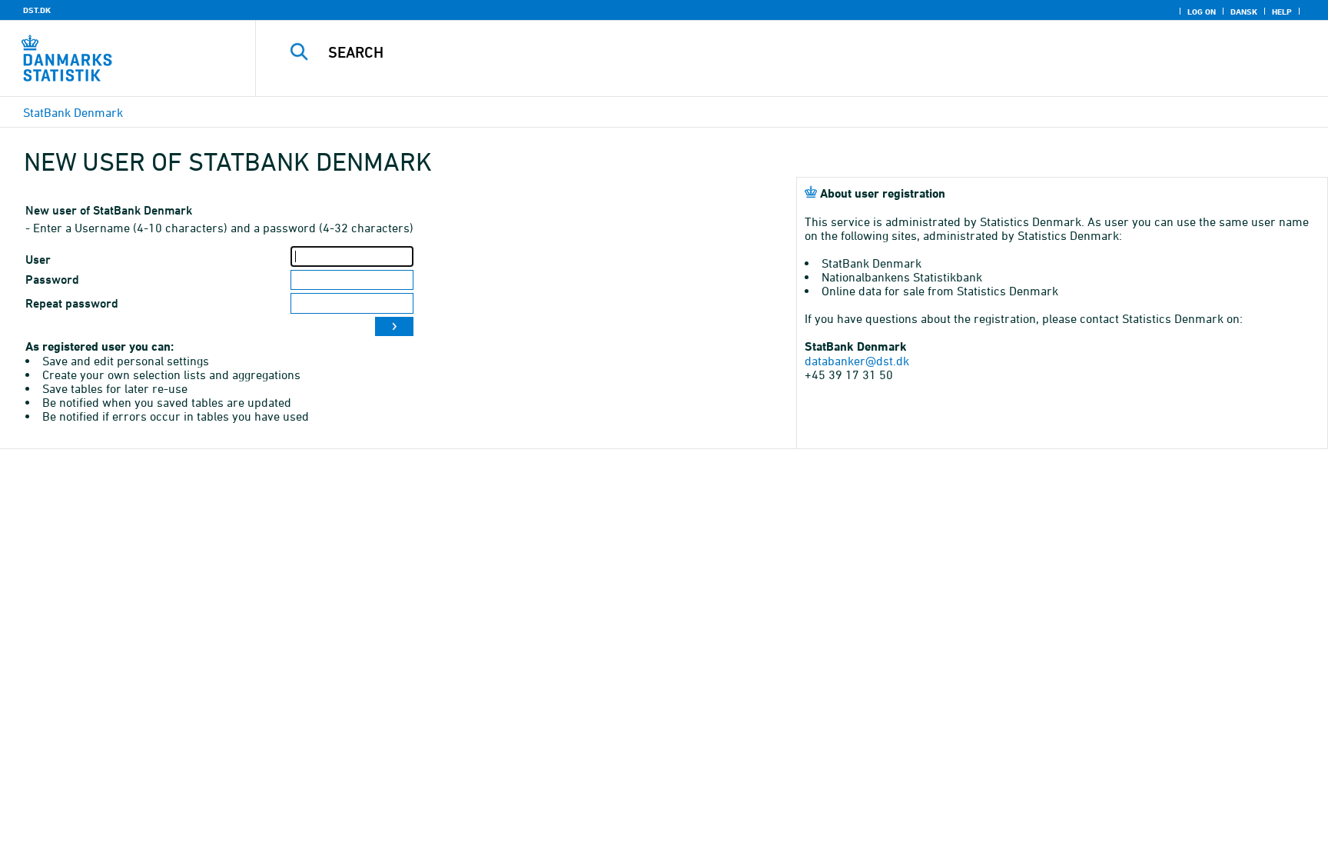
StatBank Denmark (73, 112)
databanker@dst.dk (857, 361)
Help (1282, 11)
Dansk (1243, 11)
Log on (1201, 11)
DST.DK (37, 10)
